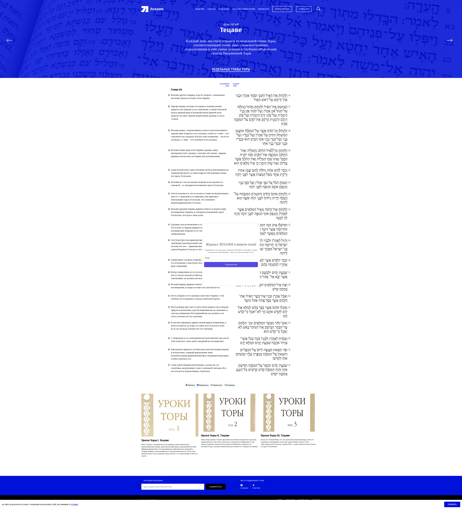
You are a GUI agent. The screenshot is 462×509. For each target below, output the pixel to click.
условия (74, 504)
